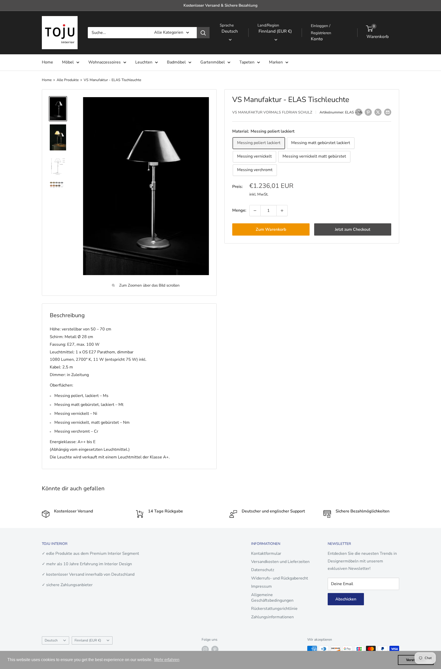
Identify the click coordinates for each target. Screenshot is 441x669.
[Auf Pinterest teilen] (368, 112)
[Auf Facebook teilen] (358, 112)
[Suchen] (203, 32)
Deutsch (51, 640)
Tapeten (246, 62)
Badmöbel (176, 62)
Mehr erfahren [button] (166, 660)
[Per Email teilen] (387, 112)
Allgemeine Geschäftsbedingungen (272, 597)
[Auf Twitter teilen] (378, 112)
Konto (317, 39)
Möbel (68, 62)
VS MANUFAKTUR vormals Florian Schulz (272, 112)
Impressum (261, 586)
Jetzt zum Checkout (352, 229)
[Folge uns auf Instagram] (205, 649)
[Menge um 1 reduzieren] (255, 210)
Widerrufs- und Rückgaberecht (279, 578)
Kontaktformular (266, 553)
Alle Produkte (68, 80)
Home (47, 62)
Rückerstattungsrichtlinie (274, 608)
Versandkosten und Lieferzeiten (280, 561)
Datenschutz (262, 570)
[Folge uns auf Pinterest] (214, 649)
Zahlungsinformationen (272, 617)
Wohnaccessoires (104, 62)
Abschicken (345, 599)
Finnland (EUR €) (88, 640)
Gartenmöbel (212, 62)
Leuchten (143, 62)
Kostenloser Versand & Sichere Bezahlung (220, 5)
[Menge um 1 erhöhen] (282, 210)
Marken (276, 62)
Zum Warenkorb (271, 229)
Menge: (239, 210)
